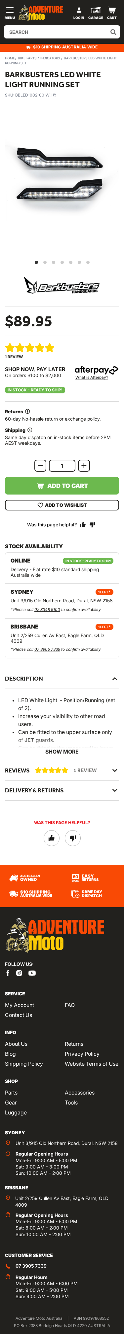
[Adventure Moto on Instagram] (19, 973)
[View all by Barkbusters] (62, 285)
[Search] (113, 31)
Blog (10, 1053)
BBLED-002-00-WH (34, 95)
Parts (11, 1092)
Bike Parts (27, 58)
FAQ (70, 1005)
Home (10, 58)
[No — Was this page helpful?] (92, 524)
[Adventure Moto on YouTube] (32, 973)
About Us (16, 1043)
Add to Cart (67, 485)
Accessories (80, 1092)
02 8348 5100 (47, 609)
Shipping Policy (24, 1063)
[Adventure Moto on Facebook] (8, 973)
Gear (11, 1102)
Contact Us (18, 1015)
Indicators (50, 58)
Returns (74, 1043)
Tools (71, 1102)
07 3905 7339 (47, 649)
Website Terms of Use (91, 1063)
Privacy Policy (82, 1053)
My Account (19, 1005)
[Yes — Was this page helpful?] (83, 524)
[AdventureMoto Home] (54, 935)
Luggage (16, 1112)
